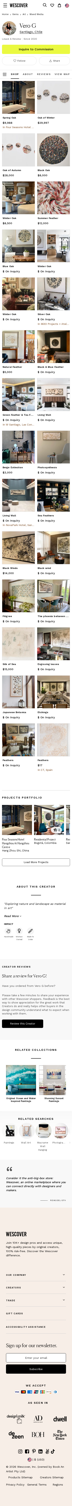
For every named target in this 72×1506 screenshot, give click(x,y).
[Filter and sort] (4, 74)
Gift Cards (14, 1313)
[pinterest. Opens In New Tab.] (33, 1451)
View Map (62, 74)
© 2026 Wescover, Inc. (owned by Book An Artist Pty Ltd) (35, 1469)
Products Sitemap (20, 1477)
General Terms (37, 1484)
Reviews (44, 74)
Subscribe (36, 1369)
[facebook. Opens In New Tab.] (27, 1451)
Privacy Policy (15, 1484)
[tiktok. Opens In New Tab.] (53, 1451)
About (28, 74)
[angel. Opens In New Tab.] (47, 1451)
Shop (15, 74)
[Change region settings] (67, 6)
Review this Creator (22, 1023)
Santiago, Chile (31, 32)
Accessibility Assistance (26, 1327)
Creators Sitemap (52, 1477)
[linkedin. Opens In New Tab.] (40, 1451)
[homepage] (19, 5)
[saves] (52, 5)
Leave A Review (11, 38)
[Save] (29, 86)
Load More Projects (36, 862)
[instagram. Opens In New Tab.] (20, 1451)
